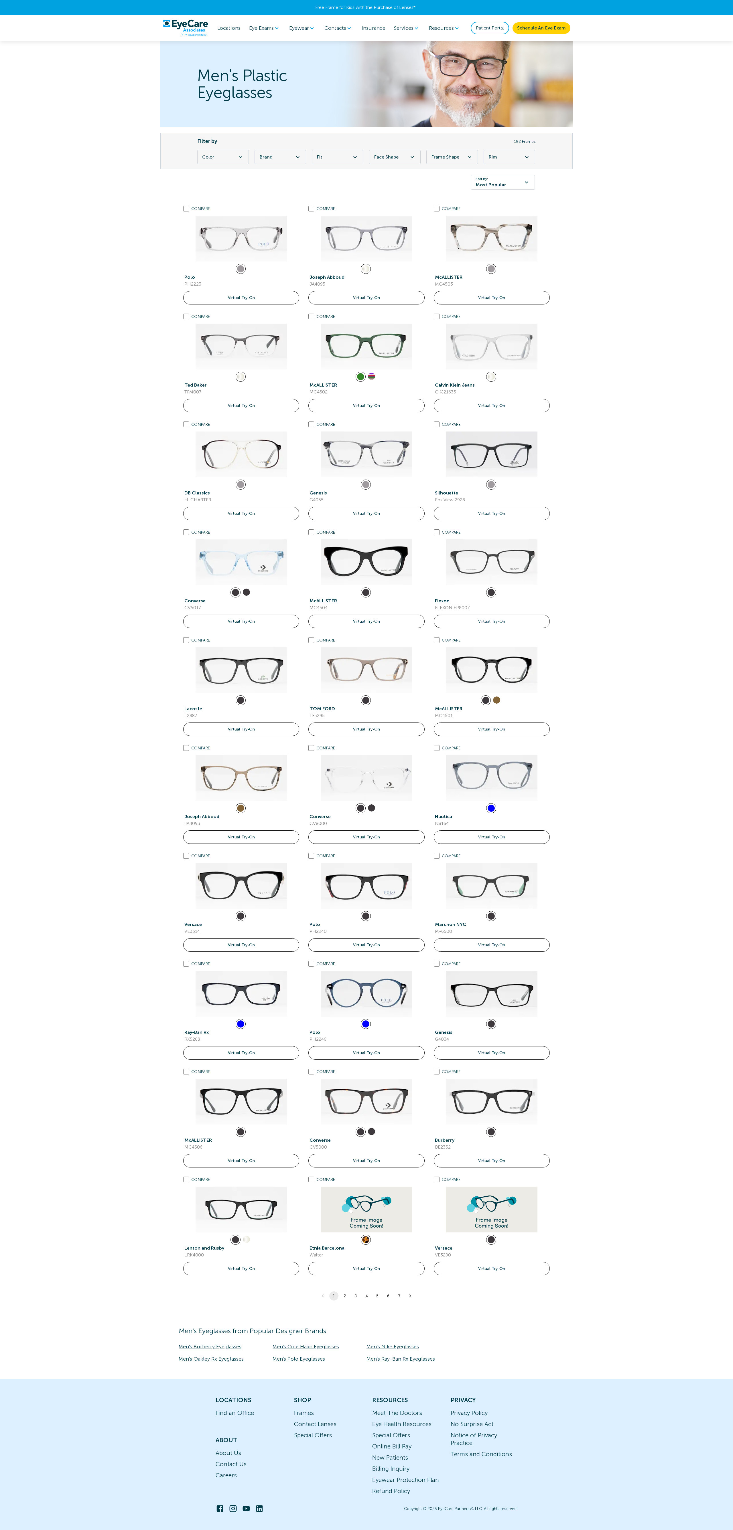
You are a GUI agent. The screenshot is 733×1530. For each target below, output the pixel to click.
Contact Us (231, 1464)
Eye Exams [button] (261, 28)
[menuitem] (265, 28)
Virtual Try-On (241, 297)
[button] (410, 1296)
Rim (492, 157)
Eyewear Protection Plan (405, 1479)
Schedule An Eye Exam (541, 28)
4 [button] (366, 1296)
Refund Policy (391, 1491)
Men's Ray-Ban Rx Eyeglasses (400, 1359)
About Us (228, 1452)
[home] (185, 28)
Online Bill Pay (391, 1446)
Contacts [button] (335, 28)
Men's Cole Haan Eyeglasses (306, 1346)
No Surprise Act (472, 1424)
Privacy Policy (469, 1412)
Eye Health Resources (401, 1424)
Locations (229, 28)
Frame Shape (445, 157)
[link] (241, 239)
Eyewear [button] (299, 28)
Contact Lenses (315, 1424)
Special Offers (313, 1435)
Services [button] (403, 28)
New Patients (390, 1457)
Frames (304, 1412)
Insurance (373, 28)
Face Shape (386, 157)
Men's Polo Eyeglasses (299, 1359)
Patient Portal (490, 28)
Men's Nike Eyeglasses (392, 1346)
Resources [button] (441, 28)
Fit (319, 157)
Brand (266, 157)
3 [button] (355, 1296)
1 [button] (334, 1296)
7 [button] (399, 1296)
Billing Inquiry (390, 1468)
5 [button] (377, 1296)
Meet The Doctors (397, 1412)
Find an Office (235, 1412)
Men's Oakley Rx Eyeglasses (211, 1359)
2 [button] (345, 1296)
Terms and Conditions (481, 1454)
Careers (226, 1475)
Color (208, 157)
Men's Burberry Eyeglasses (210, 1346)
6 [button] (388, 1296)
